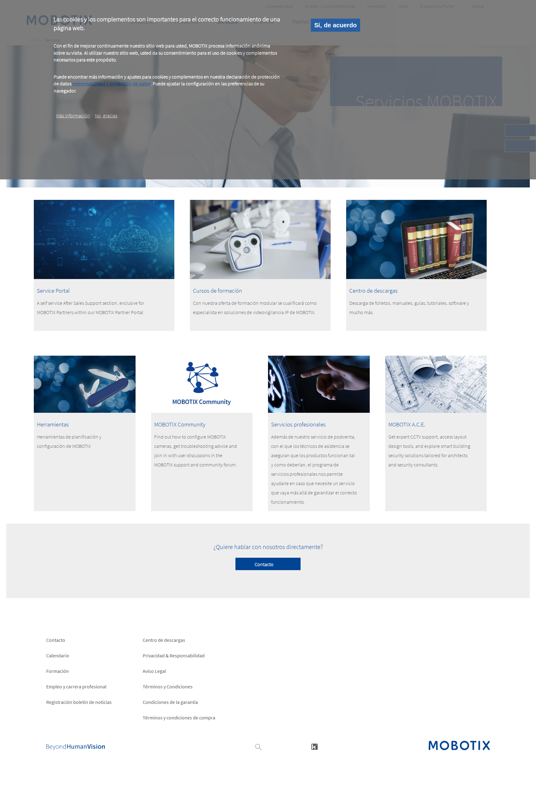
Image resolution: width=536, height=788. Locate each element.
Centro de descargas (164, 640)
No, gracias (106, 115)
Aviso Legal (154, 671)
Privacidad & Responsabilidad (174, 655)
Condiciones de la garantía (170, 702)
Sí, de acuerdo (335, 25)
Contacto (264, 564)
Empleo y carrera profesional (76, 686)
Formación (57, 671)
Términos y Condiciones (168, 686)
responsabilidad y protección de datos (111, 83)
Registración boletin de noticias (79, 702)
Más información (73, 115)
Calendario (57, 655)
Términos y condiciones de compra (179, 717)
